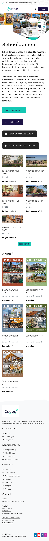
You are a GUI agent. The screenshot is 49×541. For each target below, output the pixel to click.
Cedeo (26, 421)
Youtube (7, 489)
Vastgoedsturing (10, 450)
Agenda (7, 433)
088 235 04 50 (7, 508)
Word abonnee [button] (13, 110)
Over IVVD (8, 469)
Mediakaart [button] (14, 122)
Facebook (8, 482)
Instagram (8, 486)
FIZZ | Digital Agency (21, 536)
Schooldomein (9, 453)
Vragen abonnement (11, 459)
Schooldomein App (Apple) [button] (21, 133)
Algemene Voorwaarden (11, 518)
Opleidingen (9, 437)
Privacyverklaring (8, 520)
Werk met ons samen (12, 476)
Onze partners (9, 473)
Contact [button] (43, 9)
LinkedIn (7, 479)
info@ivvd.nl (6, 511)
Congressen (8, 440)
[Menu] (4, 9)
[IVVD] (13, 9)
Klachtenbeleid (7, 522)
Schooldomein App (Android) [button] (22, 145)
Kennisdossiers (9, 456)
